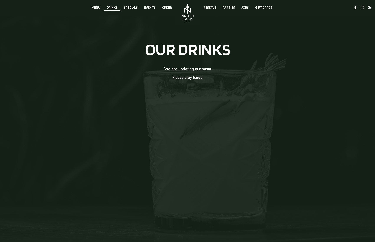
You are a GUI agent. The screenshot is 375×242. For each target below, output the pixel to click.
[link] (187, 12)
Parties (229, 7)
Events (150, 7)
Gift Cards (263, 7)
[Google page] (369, 7)
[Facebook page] (355, 7)
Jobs (245, 7)
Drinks (112, 7)
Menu (96, 7)
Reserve (209, 7)
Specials (131, 7)
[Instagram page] (362, 7)
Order (167, 7)
